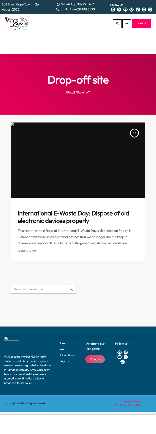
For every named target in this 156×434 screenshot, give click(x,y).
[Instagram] (131, 10)
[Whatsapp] (150, 10)
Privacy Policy (135, 405)
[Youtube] (125, 10)
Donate (141, 23)
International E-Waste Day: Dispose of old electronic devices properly (73, 217)
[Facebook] (113, 10)
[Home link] (16, 24)
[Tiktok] (138, 10)
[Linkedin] (144, 10)
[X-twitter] (119, 10)
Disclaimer (126, 401)
